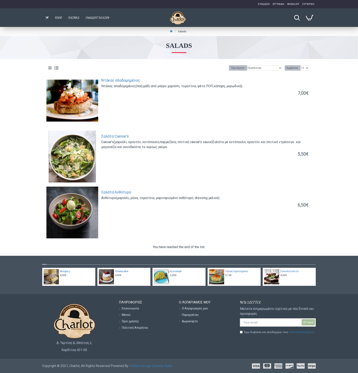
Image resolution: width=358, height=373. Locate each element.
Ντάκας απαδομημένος (120, 80)
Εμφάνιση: (293, 67)
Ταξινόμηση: (238, 67)
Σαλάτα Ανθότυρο (116, 192)
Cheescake (121, 271)
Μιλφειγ (65, 271)
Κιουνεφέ (176, 271)
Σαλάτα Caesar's (115, 136)
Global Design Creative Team (151, 366)
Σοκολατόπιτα (289, 271)
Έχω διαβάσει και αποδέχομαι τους (279, 332)
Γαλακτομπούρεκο (236, 271)
